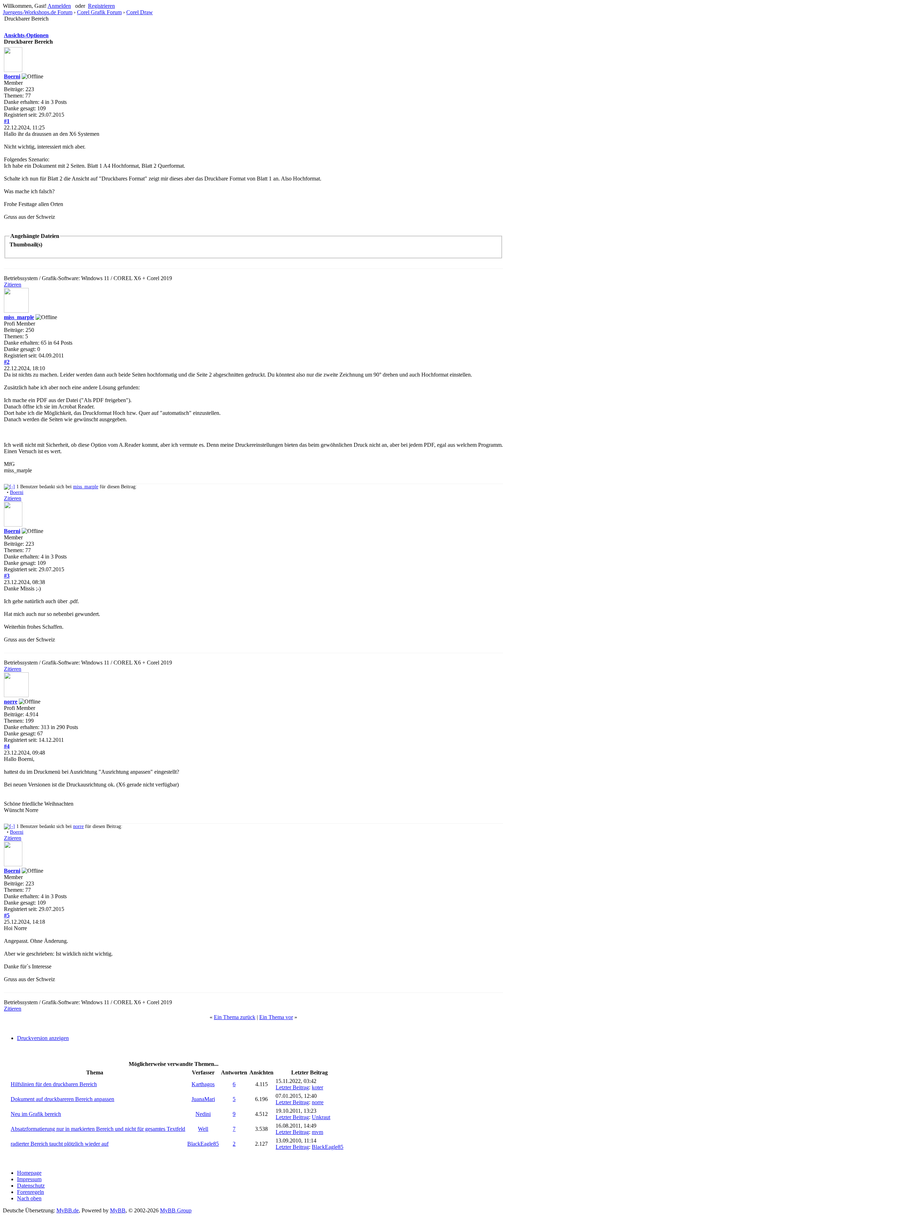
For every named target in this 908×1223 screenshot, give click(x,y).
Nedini (203, 1114)
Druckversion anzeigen (43, 1038)
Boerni (12, 76)
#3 (7, 576)
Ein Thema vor (276, 1017)
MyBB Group (176, 1210)
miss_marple (19, 317)
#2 (7, 362)
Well (203, 1129)
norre (10, 702)
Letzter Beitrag (292, 1087)
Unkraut (321, 1117)
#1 (7, 121)
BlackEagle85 (203, 1144)
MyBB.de (67, 1210)
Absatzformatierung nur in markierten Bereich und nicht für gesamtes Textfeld (98, 1129)
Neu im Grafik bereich (36, 1114)
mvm (317, 1132)
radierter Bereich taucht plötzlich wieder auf (60, 1144)
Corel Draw (139, 12)
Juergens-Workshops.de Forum (37, 12)
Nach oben (29, 1198)
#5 (7, 915)
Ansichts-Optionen (26, 35)
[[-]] (9, 486)
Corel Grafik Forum (99, 12)
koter (317, 1087)
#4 (7, 746)
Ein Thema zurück (234, 1017)
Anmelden (59, 6)
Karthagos (203, 1084)
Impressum (29, 1179)
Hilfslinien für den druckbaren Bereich (54, 1084)
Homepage (29, 1173)
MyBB (118, 1210)
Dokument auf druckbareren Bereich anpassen (62, 1099)
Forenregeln (30, 1192)
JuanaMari (203, 1099)
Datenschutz (31, 1186)
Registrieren (101, 6)
